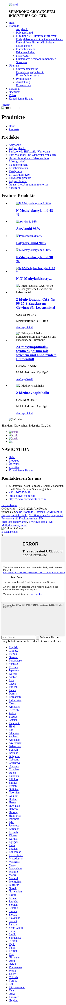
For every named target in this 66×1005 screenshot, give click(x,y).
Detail (29, 327)
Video (12, 95)
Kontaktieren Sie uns (21, 98)
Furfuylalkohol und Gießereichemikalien (39, 39)
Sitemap (40, 511)
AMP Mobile (54, 511)
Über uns (14, 65)
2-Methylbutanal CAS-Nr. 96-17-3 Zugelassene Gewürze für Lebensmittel (35, 303)
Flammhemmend (26, 49)
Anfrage (21, 327)
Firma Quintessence (27, 75)
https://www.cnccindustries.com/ (27, 499)
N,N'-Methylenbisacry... (34, 278)
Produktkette (23, 78)
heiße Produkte (24, 511)
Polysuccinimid (18, 181)
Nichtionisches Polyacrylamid (46, 515)
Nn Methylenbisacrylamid (27, 523)
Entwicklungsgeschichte (30, 72)
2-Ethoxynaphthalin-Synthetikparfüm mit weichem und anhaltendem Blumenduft (36, 353)
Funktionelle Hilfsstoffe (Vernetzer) (36, 35)
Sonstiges (21, 62)
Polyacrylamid (24, 32)
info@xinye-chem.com (22, 495)
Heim (12, 22)
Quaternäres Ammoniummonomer (36, 58)
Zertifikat (14, 88)
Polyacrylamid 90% (31, 243)
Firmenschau (23, 85)
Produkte (14, 25)
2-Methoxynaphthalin (32, 393)
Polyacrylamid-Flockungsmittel (19, 518)
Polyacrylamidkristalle (14, 515)
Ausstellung (23, 82)
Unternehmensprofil (27, 68)
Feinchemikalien (25, 52)
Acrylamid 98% (28, 229)
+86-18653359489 (19, 492)
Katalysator (22, 55)
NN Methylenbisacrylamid (22, 520)
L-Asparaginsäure (19, 174)
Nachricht (14, 91)
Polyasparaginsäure (20, 177)
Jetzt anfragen (9, 505)
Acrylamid (22, 29)
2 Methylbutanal (38, 521)
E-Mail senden (9, 531)
